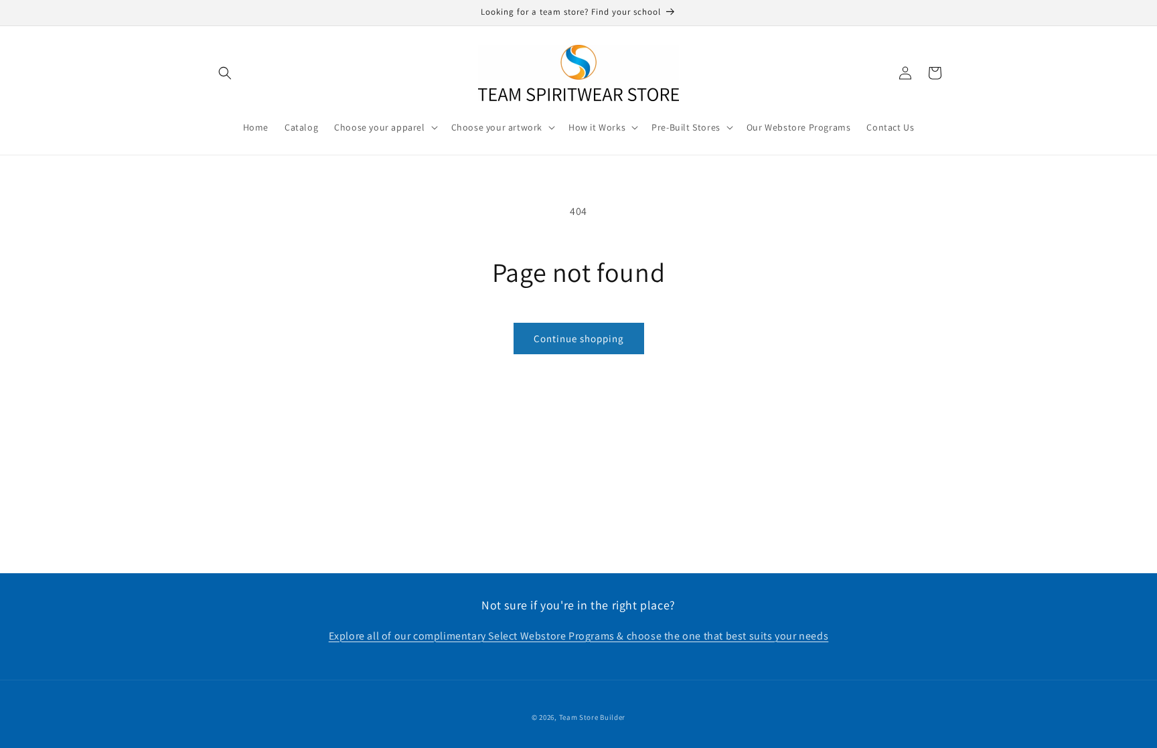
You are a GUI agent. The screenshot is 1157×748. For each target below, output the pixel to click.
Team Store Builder (592, 717)
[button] (225, 73)
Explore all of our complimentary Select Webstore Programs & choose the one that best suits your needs (579, 636)
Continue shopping (579, 338)
